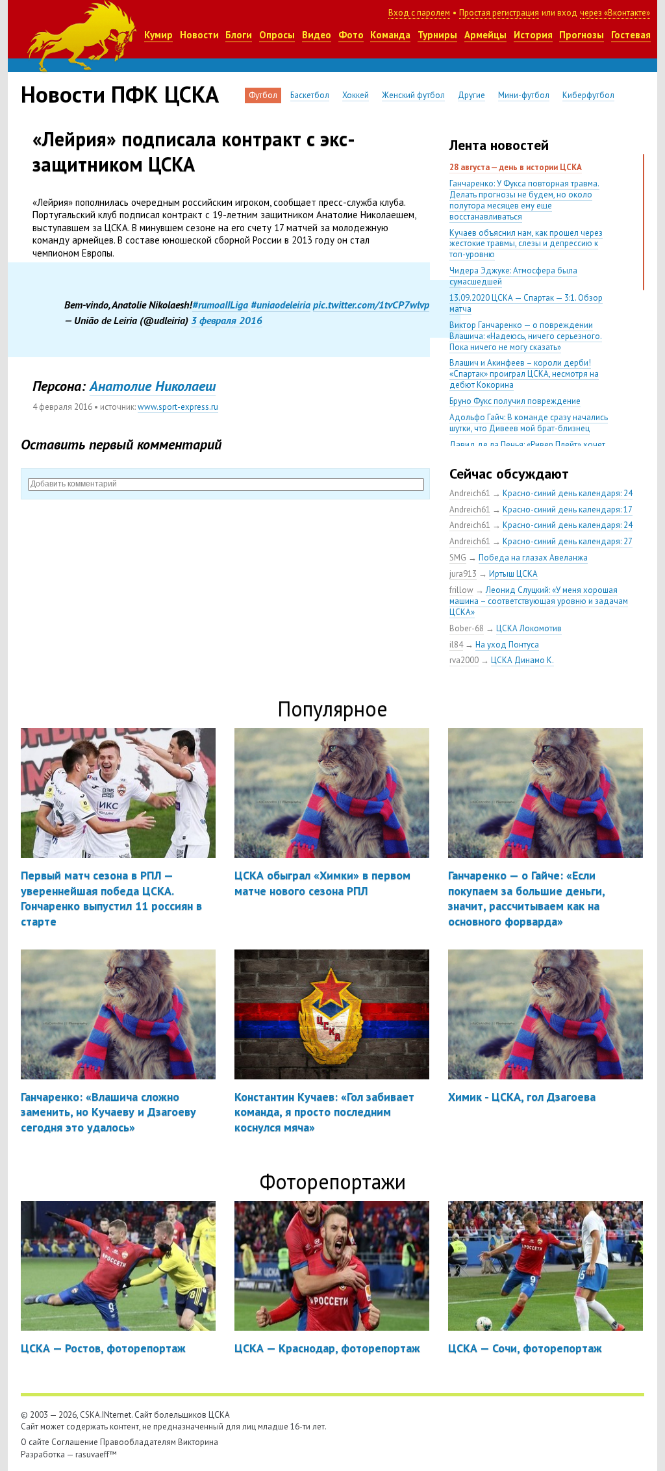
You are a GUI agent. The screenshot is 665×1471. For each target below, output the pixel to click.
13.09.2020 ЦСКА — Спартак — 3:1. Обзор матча (526, 303)
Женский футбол (413, 95)
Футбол (263, 95)
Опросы (277, 35)
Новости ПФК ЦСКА (120, 94)
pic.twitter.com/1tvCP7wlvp (371, 304)
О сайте (35, 1442)
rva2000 (464, 660)
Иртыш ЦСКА (513, 573)
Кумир (158, 35)
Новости (199, 35)
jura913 (463, 573)
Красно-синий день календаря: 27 (568, 541)
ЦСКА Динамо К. (522, 660)
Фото (351, 35)
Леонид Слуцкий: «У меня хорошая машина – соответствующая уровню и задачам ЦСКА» (538, 601)
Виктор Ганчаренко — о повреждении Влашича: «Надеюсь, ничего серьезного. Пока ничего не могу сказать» (525, 336)
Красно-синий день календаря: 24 (568, 493)
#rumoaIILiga (220, 304)
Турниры (437, 35)
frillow (461, 590)
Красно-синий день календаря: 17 (568, 509)
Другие (471, 95)
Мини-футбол (523, 95)
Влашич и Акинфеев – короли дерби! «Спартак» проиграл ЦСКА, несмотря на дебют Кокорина (524, 373)
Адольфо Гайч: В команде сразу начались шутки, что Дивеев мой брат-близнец (528, 423)
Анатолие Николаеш (153, 386)
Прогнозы (581, 35)
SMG (457, 557)
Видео (316, 35)
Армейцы (485, 35)
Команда (390, 35)
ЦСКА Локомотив (529, 628)
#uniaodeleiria (280, 304)
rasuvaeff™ (96, 1454)
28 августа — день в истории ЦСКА (515, 167)
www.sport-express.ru (178, 406)
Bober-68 (466, 628)
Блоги (238, 35)
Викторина (198, 1442)
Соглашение (74, 1442)
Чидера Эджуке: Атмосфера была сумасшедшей (513, 276)
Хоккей (355, 95)
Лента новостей (499, 145)
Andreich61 (469, 493)
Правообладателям (138, 1442)
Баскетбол (309, 95)
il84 (456, 644)
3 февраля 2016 (226, 320)
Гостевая (631, 35)
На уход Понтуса (507, 644)
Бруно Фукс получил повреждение (515, 401)
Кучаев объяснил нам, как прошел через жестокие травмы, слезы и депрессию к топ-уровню (526, 243)
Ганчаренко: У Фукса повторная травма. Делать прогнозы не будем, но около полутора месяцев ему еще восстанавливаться (524, 200)
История (533, 35)
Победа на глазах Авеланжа (533, 557)
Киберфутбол (588, 95)
